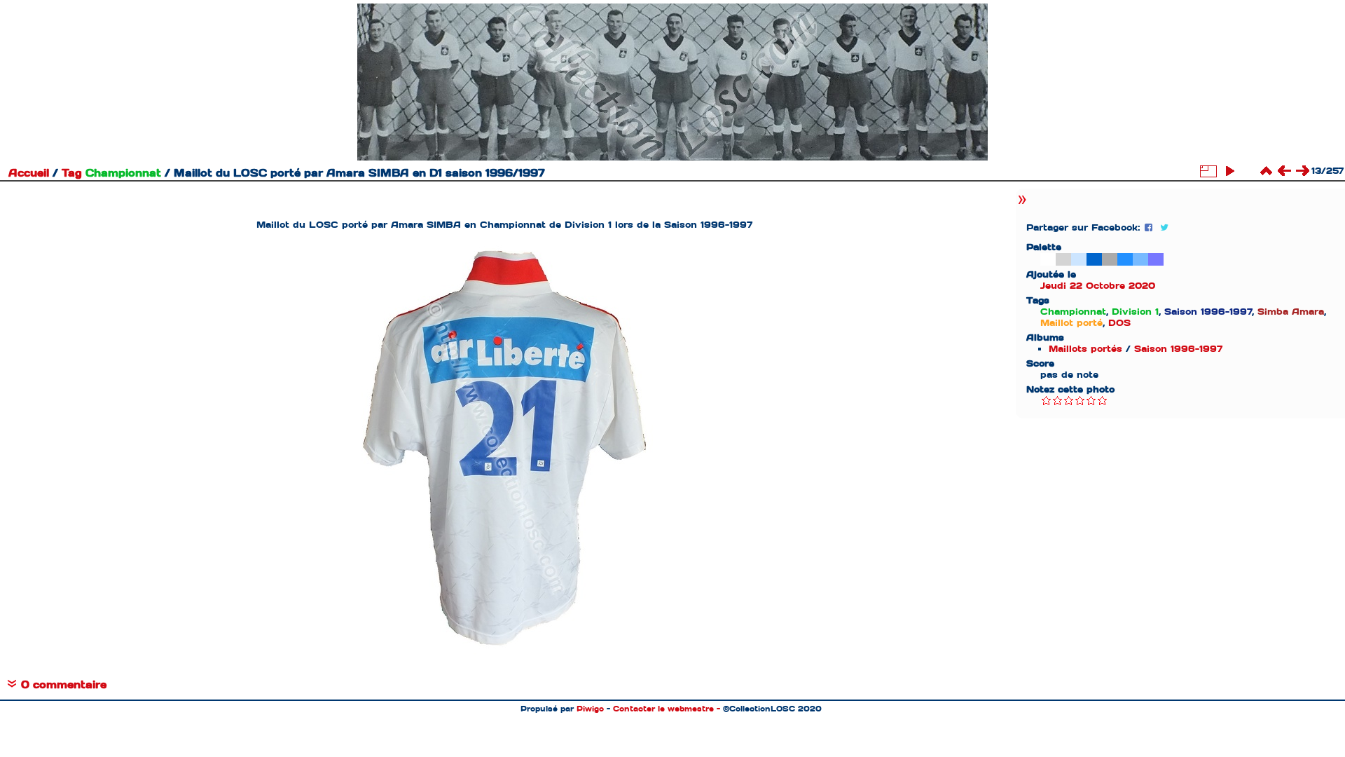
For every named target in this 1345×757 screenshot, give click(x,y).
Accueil (28, 173)
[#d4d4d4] (1063, 259)
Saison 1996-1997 (1178, 349)
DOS (1119, 323)
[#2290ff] (1125, 259)
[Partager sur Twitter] (1164, 227)
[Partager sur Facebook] (1150, 227)
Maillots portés (1085, 349)
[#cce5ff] (1079, 259)
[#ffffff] (1048, 259)
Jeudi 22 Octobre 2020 (1097, 286)
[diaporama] (1229, 171)
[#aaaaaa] (1109, 259)
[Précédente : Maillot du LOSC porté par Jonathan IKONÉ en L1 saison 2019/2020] (1284, 171)
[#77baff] (1140, 259)
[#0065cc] (1094, 259)
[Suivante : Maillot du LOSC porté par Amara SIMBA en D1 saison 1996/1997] (1302, 171)
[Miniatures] (1266, 171)
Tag (72, 173)
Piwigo (590, 709)
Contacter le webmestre (663, 709)
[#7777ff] (1156, 259)
